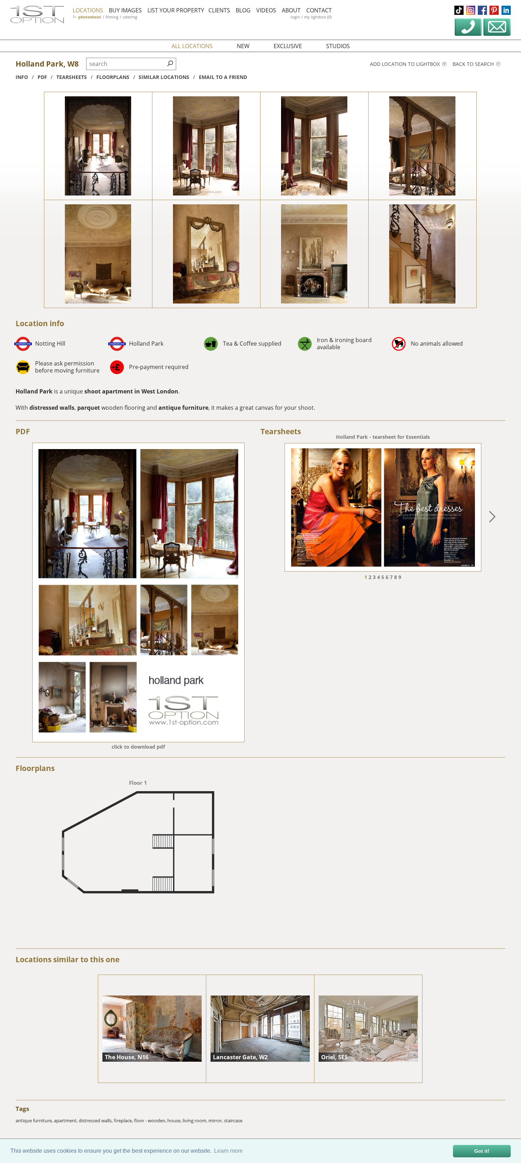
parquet (88, 408)
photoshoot (89, 16)
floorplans (112, 77)
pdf (42, 77)
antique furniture (183, 408)
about (291, 10)
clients (219, 10)
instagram (470, 10)
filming (112, 16)
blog (243, 10)
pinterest (494, 10)
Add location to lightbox (405, 64)
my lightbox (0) (317, 16)
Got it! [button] (481, 1151)
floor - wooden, (150, 1120)
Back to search (474, 64)
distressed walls (51, 408)
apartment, (66, 1120)
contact (319, 10)
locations (88, 10)
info (22, 77)
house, (175, 1120)
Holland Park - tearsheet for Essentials (383, 436)
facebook (482, 10)
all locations (192, 46)
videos (266, 10)
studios (338, 46)
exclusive (288, 46)
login (295, 16)
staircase (233, 1120)
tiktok (459, 10)
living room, (195, 1120)
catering (130, 16)
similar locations (164, 77)
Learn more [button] (228, 1151)
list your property (175, 10)
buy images (125, 10)
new (243, 46)
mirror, (216, 1120)
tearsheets (71, 77)
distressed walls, (96, 1120)
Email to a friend (223, 77)
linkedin (506, 10)
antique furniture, (35, 1120)
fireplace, (124, 1120)
